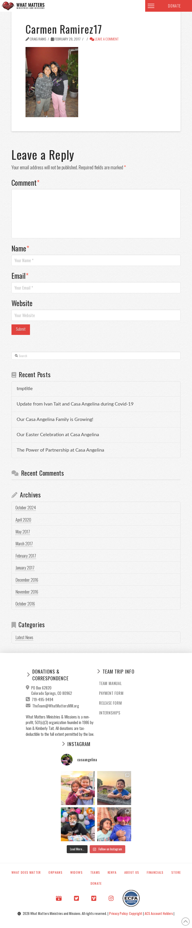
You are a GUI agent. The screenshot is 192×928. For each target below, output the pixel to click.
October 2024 (25, 507)
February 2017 (25, 556)
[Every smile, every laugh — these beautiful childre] (114, 788)
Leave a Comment (106, 38)
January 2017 (24, 568)
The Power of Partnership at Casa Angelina (60, 450)
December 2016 (26, 580)
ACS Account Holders (159, 913)
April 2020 (23, 520)
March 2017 (24, 543)
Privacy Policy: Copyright (126, 913)
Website (22, 302)
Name (20, 248)
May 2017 (22, 532)
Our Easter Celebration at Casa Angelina (58, 434)
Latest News (24, 637)
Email (20, 275)
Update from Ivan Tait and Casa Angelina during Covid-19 (75, 404)
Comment (25, 182)
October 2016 (25, 604)
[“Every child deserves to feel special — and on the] (78, 824)
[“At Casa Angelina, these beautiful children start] (114, 824)
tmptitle (25, 388)
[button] (151, 6)
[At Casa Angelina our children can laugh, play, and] (78, 788)
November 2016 (26, 592)
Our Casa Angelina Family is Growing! (55, 419)
